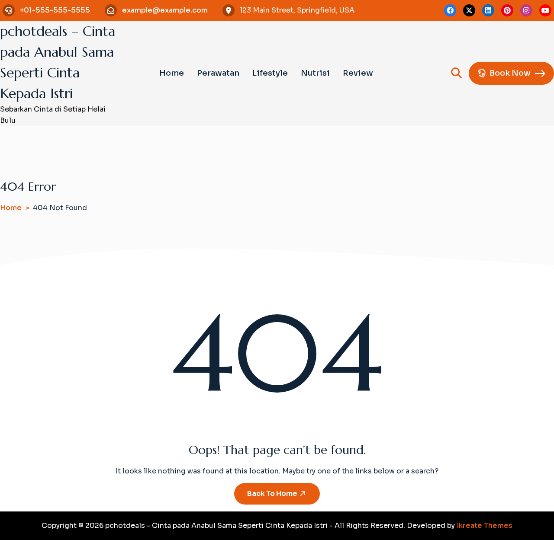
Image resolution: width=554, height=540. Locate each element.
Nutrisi (315, 73)
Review (358, 73)
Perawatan (218, 73)
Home (171, 73)
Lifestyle (270, 73)
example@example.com (165, 10)
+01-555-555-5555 (55, 10)
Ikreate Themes (484, 525)
